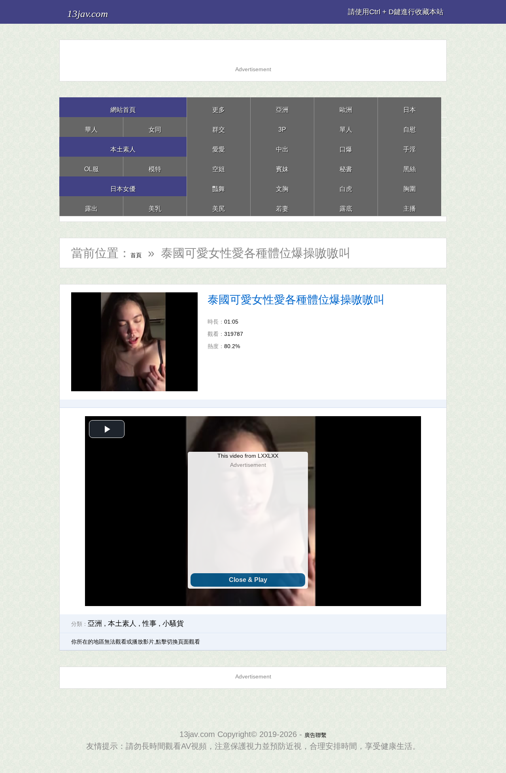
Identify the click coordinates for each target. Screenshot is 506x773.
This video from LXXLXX (247, 456)
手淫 (409, 146)
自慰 (409, 127)
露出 (91, 206)
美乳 (155, 206)
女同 (155, 127)
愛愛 (218, 146)
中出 (282, 146)
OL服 (91, 166)
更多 (218, 107)
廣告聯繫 (315, 734)
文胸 (282, 186)
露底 (346, 206)
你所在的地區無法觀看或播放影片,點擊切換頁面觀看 (135, 641)
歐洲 (346, 107)
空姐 (218, 166)
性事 (149, 623)
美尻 (218, 206)
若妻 (282, 206)
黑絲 (409, 166)
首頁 (142, 253)
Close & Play (248, 579)
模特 (155, 166)
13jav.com (99, 12)
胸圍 (409, 186)
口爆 (346, 146)
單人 (346, 127)
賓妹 (282, 166)
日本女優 (122, 186)
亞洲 (282, 107)
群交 (218, 127)
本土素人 (122, 146)
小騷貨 (173, 623)
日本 (409, 107)
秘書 (346, 166)
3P (282, 127)
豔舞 (218, 186)
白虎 (346, 186)
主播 (409, 206)
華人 (91, 127)
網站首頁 (122, 107)
